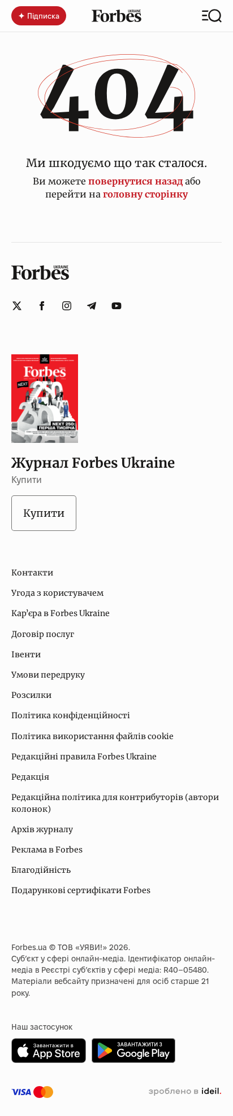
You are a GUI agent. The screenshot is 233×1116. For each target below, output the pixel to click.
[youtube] (116, 305)
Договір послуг (42, 634)
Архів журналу (42, 829)
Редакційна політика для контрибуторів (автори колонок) (115, 803)
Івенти (26, 654)
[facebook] (41, 305)
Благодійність (41, 870)
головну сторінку (145, 194)
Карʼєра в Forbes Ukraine (60, 613)
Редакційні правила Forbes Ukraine (84, 757)
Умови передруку (48, 675)
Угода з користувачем (57, 593)
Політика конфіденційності (70, 715)
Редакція (30, 777)
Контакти (32, 573)
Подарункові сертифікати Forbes (80, 890)
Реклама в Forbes (47, 850)
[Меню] (212, 15)
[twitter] (17, 305)
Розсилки (31, 695)
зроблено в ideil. (185, 1092)
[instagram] (66, 305)
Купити (43, 513)
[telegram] (91, 305)
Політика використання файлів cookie (92, 736)
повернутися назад (135, 181)
